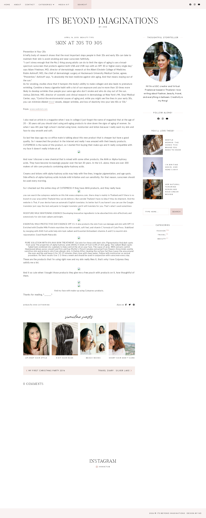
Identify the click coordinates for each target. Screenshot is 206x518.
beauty (163, 238)
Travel (163, 234)
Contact (30, 4)
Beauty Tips (87, 37)
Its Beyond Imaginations (103, 21)
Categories (45, 4)
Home (7, 4)
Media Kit (64, 4)
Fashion (163, 230)
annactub (104, 467)
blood (51, 102)
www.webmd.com (39, 109)
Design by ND (194, 513)
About (17, 4)
